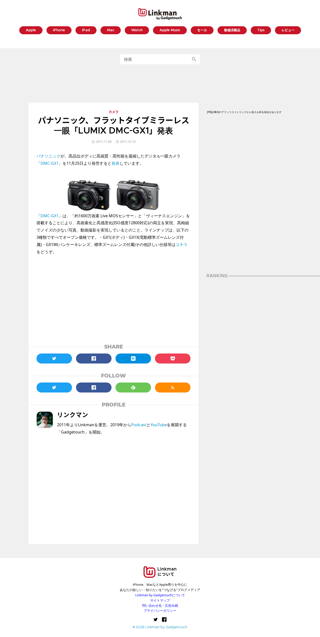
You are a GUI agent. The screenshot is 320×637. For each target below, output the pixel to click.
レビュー (288, 30)
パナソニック (48, 156)
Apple (31, 30)
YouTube (158, 425)
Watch (136, 30)
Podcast (138, 425)
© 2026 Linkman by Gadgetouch (160, 627)
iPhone (59, 30)
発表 (116, 163)
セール (202, 30)
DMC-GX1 (49, 163)
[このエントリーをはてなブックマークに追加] (133, 359)
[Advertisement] (160, 83)
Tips (260, 30)
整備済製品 (232, 30)
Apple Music (170, 30)
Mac (110, 30)
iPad (86, 30)
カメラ (113, 112)
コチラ (182, 244)
